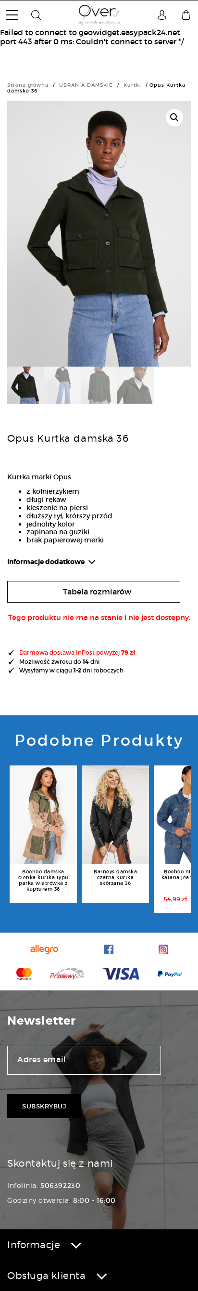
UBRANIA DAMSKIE (86, 85)
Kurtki (132, 85)
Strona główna (28, 85)
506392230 (60, 1185)
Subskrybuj (44, 1106)
